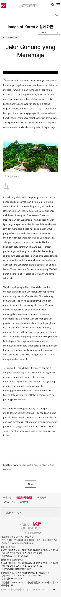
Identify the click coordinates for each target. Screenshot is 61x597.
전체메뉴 (58, 4)
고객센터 (24, 502)
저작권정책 (41, 497)
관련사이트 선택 (14, 512)
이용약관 (7, 497)
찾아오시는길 (9, 502)
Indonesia (43, 32)
